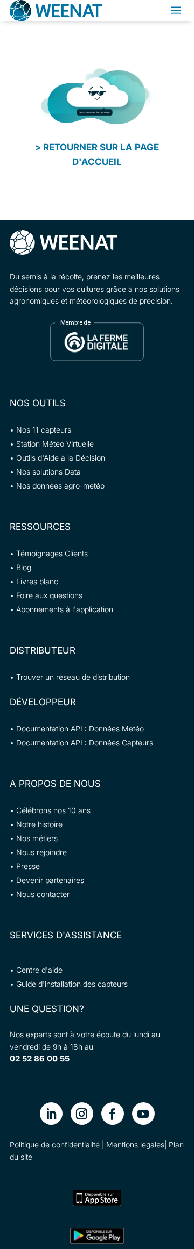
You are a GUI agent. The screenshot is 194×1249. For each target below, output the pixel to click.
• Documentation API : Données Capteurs (81, 742)
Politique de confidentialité (55, 1144)
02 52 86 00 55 (40, 1058)
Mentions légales (135, 1144)
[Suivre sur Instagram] (82, 1113)
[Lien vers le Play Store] (97, 1236)
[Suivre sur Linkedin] (51, 1113)
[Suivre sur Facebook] (112, 1113)
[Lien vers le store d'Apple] (97, 1198)
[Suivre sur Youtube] (143, 1113)
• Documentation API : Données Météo (77, 728)
